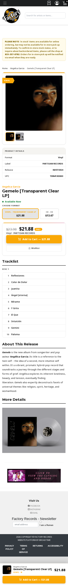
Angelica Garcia (17, 68)
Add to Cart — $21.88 (36, 239)
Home (5, 68)
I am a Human (46, 525)
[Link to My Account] (57, 4)
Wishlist (35, 248)
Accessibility (55, 546)
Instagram (35, 509)
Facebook (35, 506)
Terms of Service (23, 549)
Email (35, 513)
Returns (38, 546)
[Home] (11, 15)
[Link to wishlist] (49, 4)
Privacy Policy (9, 547)
